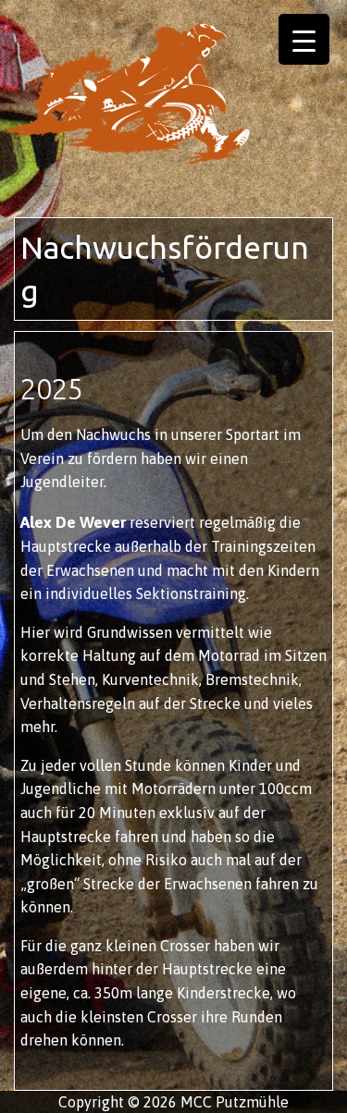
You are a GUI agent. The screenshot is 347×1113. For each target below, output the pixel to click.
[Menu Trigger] (304, 39)
